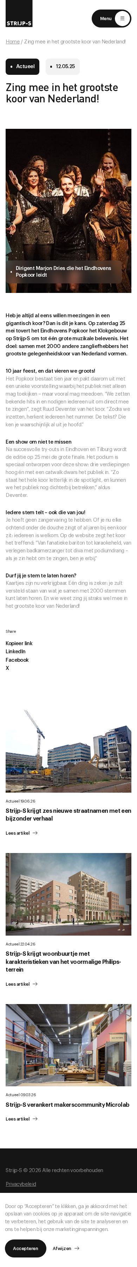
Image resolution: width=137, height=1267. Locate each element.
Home (13, 41)
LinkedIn (15, 651)
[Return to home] (19, 13)
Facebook (17, 660)
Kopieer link (19, 643)
